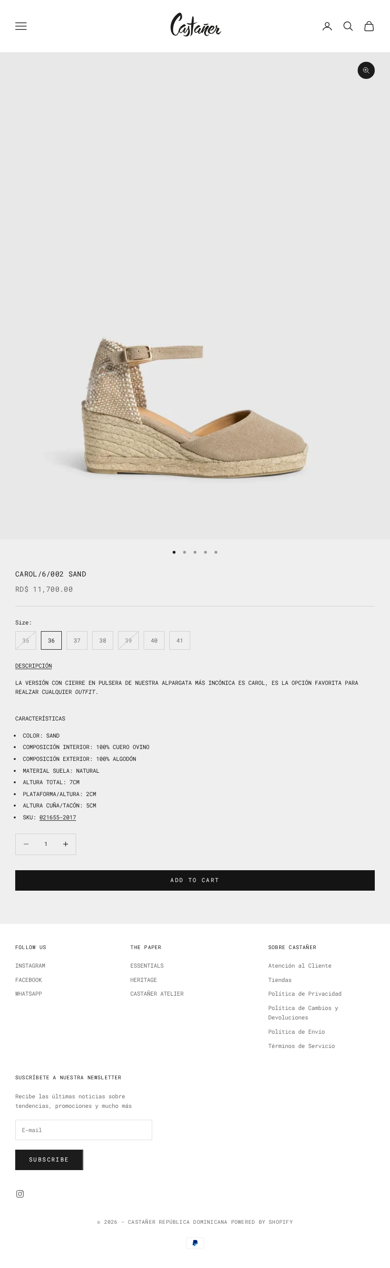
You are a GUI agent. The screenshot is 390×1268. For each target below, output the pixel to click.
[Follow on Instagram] (20, 1194)
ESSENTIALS (147, 965)
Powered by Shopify (262, 1221)
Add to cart (194, 880)
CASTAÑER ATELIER (157, 993)
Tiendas (280, 979)
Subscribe (49, 1159)
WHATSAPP (28, 993)
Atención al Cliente (300, 965)
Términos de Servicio (301, 1045)
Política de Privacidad (304, 993)
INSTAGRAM (30, 965)
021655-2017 (57, 817)
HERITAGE (143, 979)
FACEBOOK (28, 979)
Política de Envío (296, 1031)
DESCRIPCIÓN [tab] (33, 665)
